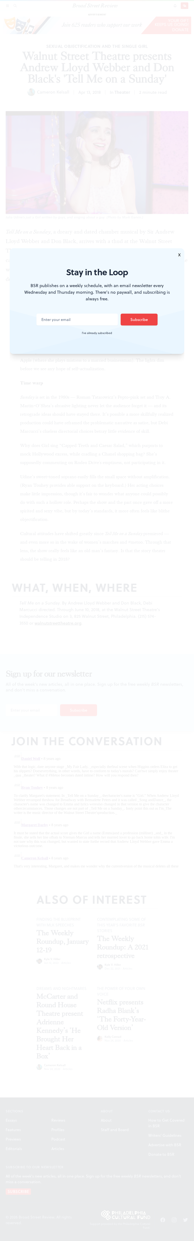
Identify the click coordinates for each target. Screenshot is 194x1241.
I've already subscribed (97, 333)
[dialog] (97, 620)
